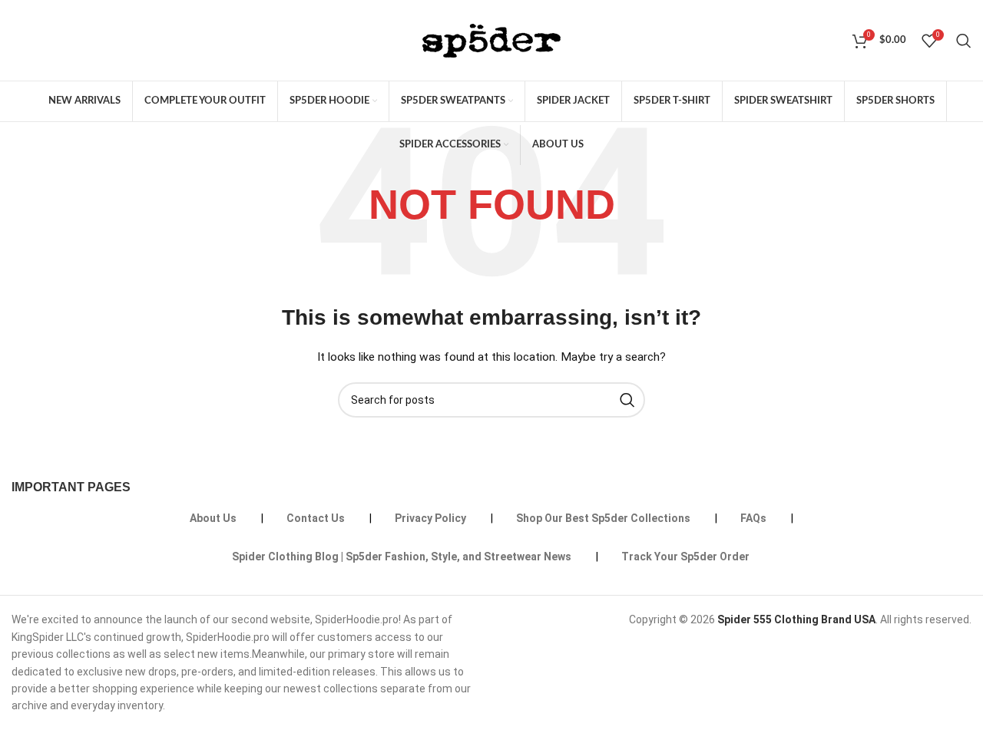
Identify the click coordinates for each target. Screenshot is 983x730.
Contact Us (315, 518)
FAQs (753, 518)
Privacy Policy (430, 518)
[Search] (963, 40)
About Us (213, 518)
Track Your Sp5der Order (685, 556)
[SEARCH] (627, 400)
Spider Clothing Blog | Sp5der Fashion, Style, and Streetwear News (401, 556)
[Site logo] (491, 39)
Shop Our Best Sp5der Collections (603, 518)
